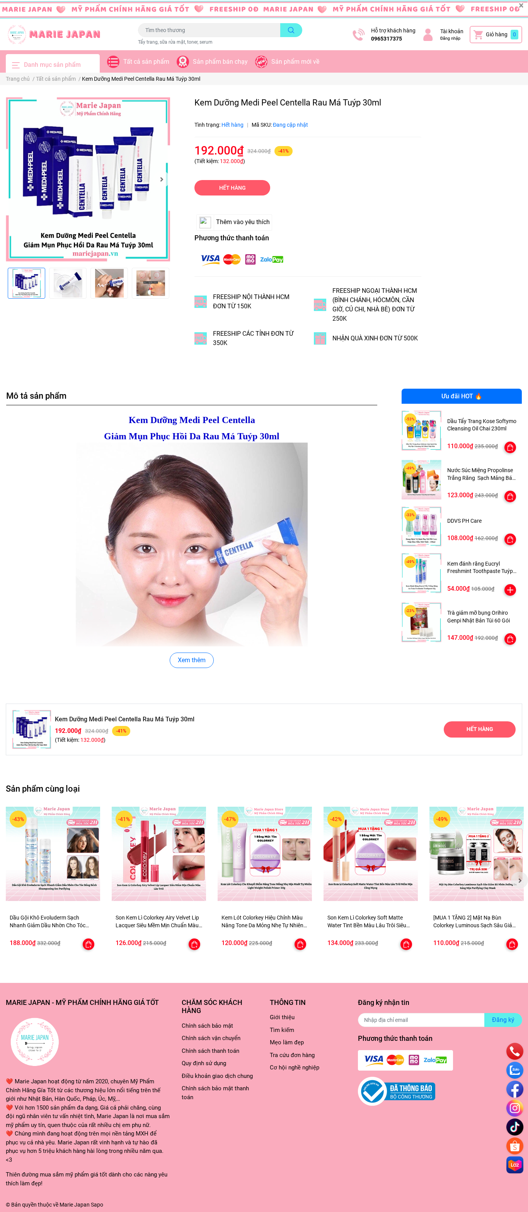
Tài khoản (451, 31)
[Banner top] (264, 9)
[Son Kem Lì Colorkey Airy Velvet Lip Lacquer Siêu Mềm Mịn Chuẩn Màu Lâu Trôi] (159, 854)
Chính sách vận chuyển (211, 1038)
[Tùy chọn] (510, 447)
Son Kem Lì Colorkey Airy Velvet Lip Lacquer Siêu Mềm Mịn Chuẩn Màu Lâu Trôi (157, 925)
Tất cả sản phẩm (146, 61)
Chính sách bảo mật (207, 1025)
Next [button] (161, 179)
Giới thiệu (282, 1017)
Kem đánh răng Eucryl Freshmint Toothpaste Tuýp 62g (480, 571)
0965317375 (386, 39)
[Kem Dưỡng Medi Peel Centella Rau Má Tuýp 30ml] (88, 179)
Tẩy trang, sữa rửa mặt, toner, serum (175, 42)
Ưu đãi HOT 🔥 (461, 396)
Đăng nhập (450, 38)
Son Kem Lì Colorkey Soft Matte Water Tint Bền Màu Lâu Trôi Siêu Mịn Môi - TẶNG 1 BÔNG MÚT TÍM (367, 925)
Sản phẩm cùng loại (43, 789)
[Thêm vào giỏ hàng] (510, 590)
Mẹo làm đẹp (287, 1042)
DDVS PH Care (464, 521)
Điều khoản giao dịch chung (217, 1076)
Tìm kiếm (282, 1030)
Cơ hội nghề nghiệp (294, 1067)
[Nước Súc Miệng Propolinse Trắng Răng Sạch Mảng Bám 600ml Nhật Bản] (421, 480)
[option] (88, 179)
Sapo (97, 1205)
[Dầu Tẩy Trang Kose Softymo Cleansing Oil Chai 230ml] (421, 430)
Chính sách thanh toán (210, 1050)
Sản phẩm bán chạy (220, 61)
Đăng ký (503, 1019)
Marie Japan (75, 1205)
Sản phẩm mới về (295, 61)
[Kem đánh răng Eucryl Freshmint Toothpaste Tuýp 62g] (421, 573)
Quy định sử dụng (204, 1063)
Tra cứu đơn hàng (292, 1055)
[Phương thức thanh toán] (242, 259)
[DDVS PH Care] (421, 526)
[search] (291, 30)
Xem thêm (192, 660)
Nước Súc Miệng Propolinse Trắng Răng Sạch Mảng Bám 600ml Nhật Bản (482, 477)
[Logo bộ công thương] (396, 1091)
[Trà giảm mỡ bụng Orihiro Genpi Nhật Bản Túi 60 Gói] (421, 622)
